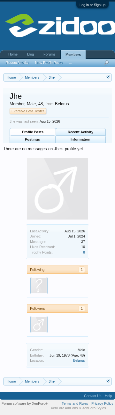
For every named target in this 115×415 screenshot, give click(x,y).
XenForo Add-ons (64, 408)
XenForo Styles (94, 408)
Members (73, 54)
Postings (32, 139)
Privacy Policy (102, 403)
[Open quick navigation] (108, 77)
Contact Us (93, 396)
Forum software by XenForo (25, 403)
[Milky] (39, 285)
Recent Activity (80, 132)
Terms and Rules (75, 403)
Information (80, 139)
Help (108, 396)
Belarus (79, 360)
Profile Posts (32, 132)
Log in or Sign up (92, 5)
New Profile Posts (49, 63)
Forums (49, 54)
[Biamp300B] (39, 324)
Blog (30, 54)
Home (13, 54)
